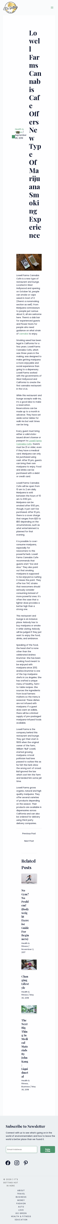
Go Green (21, 1213)
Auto (21, 1206)
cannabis (23, 333)
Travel (21, 1193)
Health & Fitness (19, 131)
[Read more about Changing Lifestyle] (29, 964)
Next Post (29, 841)
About (21, 1190)
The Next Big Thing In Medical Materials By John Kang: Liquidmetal (24, 1048)
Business (25, 1086)
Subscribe (47, 1150)
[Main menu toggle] (52, 8)
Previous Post (29, 833)
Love (21, 1210)
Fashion (21, 1203)
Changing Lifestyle (25, 982)
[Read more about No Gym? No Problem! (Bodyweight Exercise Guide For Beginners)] (29, 878)
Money (21, 1200)
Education (21, 1219)
